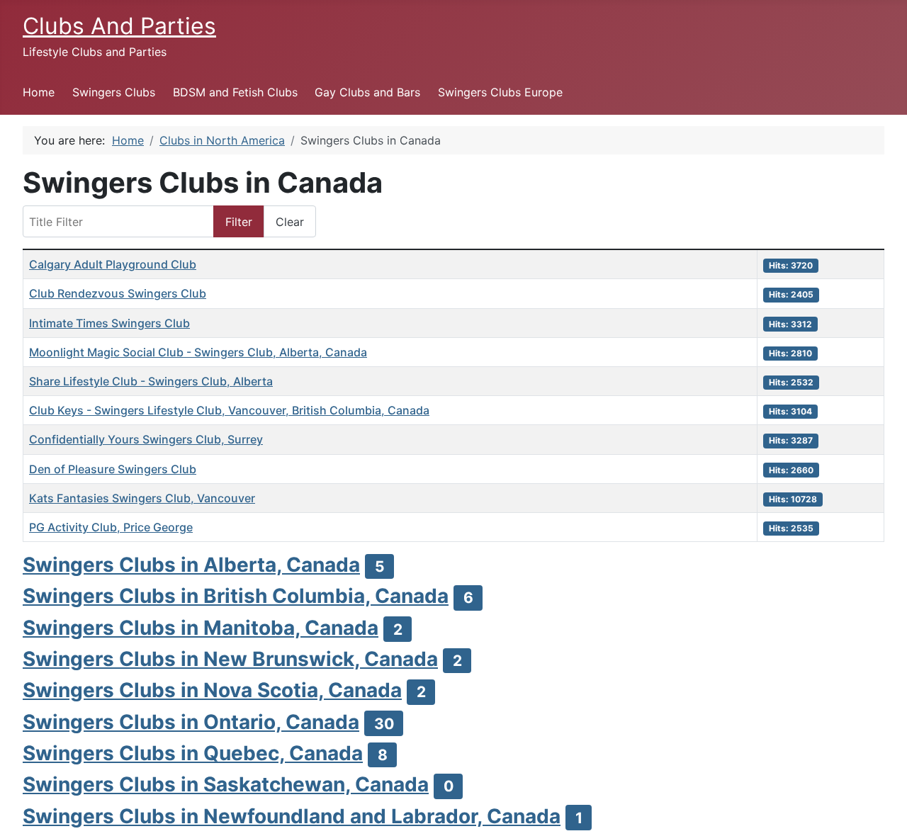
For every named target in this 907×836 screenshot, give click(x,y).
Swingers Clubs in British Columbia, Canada (236, 596)
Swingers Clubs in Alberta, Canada (191, 565)
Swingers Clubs (113, 92)
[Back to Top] (882, 810)
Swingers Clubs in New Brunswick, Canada (230, 659)
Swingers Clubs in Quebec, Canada (193, 753)
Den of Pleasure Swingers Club (112, 469)
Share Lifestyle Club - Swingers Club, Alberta (151, 381)
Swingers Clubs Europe (500, 92)
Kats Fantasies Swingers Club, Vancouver (142, 498)
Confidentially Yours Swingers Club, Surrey (146, 439)
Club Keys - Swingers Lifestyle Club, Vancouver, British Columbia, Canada (229, 410)
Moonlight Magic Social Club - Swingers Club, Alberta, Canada (198, 352)
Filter (238, 222)
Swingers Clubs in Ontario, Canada (191, 722)
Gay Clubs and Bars (367, 92)
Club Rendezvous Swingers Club (117, 293)
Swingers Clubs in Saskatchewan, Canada (226, 784)
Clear (290, 222)
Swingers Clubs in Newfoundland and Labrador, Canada (291, 816)
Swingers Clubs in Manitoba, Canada (200, 628)
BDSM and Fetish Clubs (235, 92)
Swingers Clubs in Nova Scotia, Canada (212, 690)
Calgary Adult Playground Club (112, 264)
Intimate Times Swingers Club (109, 323)
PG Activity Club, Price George (111, 527)
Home (39, 92)
